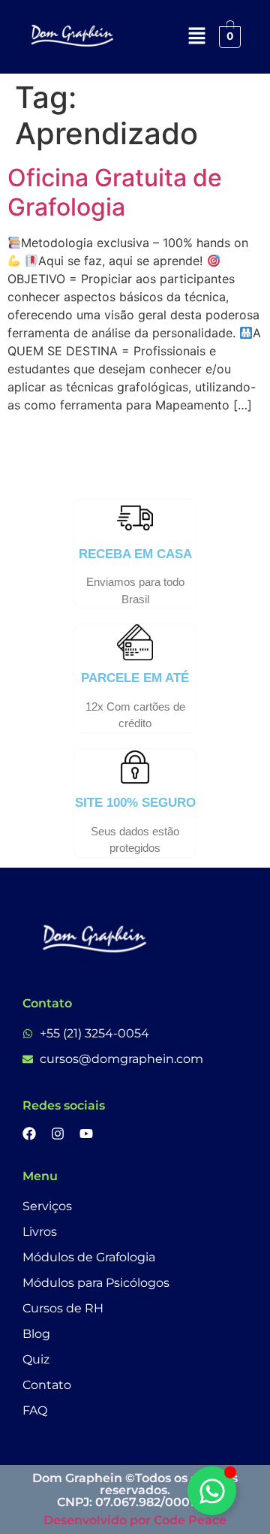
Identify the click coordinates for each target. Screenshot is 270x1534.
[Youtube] (86, 1133)
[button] (197, 36)
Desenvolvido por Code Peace (135, 1520)
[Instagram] (57, 1133)
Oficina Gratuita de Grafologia (115, 192)
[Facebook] (29, 1133)
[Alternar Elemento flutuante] (212, 1490)
